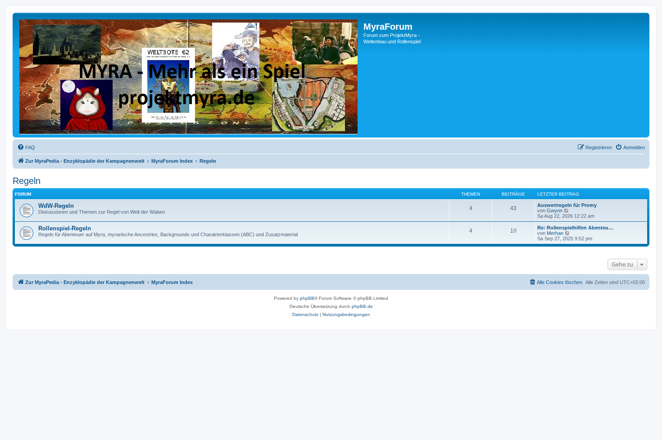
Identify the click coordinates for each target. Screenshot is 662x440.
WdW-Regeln (56, 205)
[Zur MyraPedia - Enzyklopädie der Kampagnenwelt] (189, 75)
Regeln (27, 181)
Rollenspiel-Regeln (64, 228)
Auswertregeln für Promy (567, 205)
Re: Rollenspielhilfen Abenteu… (575, 227)
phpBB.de (362, 306)
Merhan (555, 233)
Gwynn (554, 210)
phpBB (307, 298)
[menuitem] (26, 147)
